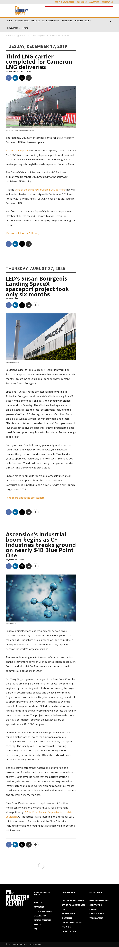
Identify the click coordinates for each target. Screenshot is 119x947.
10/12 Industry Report (73, 900)
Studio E (66, 926)
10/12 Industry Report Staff (19, 71)
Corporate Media (43, 911)
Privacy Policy (96, 913)
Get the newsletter (64, 2)
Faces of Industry (50, 21)
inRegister (67, 918)
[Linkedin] (15, 78)
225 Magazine (68, 913)
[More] (36, 305)
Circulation (40, 915)
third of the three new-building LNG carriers (40, 189)
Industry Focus (82, 21)
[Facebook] (9, 78)
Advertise (94, 2)
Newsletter (12, 28)
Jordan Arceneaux (16, 560)
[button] (109, 20)
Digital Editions (42, 920)
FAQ (36, 929)
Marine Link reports (17, 150)
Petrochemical (22, 21)
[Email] (22, 78)
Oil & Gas (35, 21)
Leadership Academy (72, 922)
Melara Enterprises (99, 900)
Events (37, 924)
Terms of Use (96, 918)
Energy (16, 35)
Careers (93, 909)
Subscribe (82, 2)
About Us (39, 902)
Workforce (67, 21)
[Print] (29, 78)
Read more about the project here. (25, 497)
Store (25, 28)
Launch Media (69, 931)
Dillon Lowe (13, 298)
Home (9, 21)
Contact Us (107, 2)
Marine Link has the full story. (23, 233)
